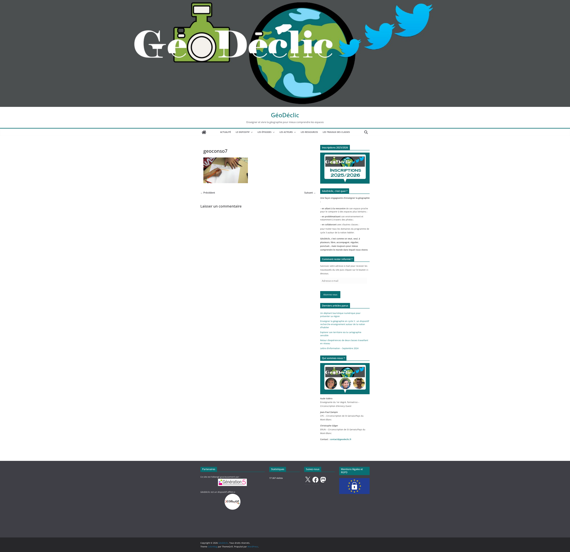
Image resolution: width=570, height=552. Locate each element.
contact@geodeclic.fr (340, 439)
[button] (251, 132)
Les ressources (309, 132)
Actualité (225, 132)
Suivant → (310, 192)
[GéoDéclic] (285, 2)
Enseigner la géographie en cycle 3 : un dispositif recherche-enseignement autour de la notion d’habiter (344, 324)
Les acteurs (286, 132)
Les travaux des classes (336, 132)
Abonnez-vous (330, 294)
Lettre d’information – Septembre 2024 (339, 348)
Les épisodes (264, 132)
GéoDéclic (285, 115)
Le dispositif (243, 132)
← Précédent (207, 192)
